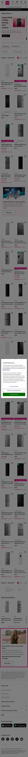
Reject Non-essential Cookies (14, 390)
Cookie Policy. (6, 370)
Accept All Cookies (14, 394)
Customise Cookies (14, 386)
